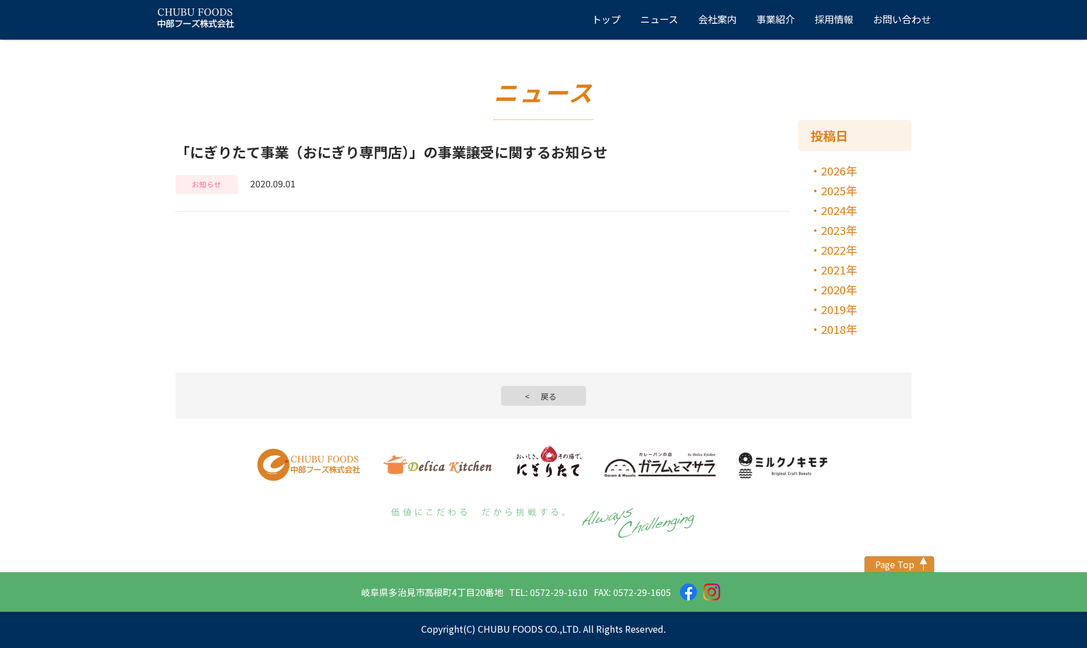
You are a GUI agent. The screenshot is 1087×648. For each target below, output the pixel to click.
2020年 (839, 289)
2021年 (839, 269)
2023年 (839, 230)
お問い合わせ (902, 19)
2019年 (839, 309)
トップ (606, 19)
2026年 (839, 170)
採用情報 (834, 19)
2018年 (839, 329)
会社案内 (717, 19)
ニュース (659, 19)
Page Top (894, 564)
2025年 (839, 190)
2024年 (839, 210)
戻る (549, 396)
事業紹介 (775, 19)
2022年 (839, 250)
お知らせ (206, 184)
